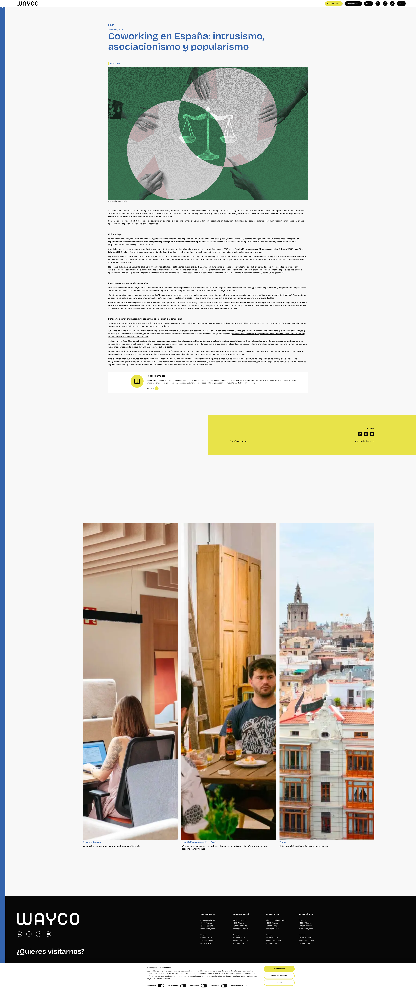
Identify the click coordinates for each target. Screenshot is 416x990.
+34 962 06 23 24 (272, 926)
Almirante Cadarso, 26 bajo (276, 920)
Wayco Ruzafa (210, 842)
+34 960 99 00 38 (240, 926)
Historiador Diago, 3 (207, 920)
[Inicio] (48, 919)
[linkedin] (19, 934)
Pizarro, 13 (302, 920)
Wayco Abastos (197, 842)
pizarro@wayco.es (306, 929)
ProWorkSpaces (133, 302)
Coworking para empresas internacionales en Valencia (111, 846)
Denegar (279, 983)
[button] (360, 434)
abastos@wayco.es (207, 929)
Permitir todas (279, 969)
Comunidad (186, 842)
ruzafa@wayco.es (272, 929)
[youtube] (48, 934)
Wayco (122, 29)
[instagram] (29, 934)
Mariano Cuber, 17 (239, 920)
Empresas (97, 842)
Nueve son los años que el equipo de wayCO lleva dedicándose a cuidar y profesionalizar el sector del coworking (160, 359)
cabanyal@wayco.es (241, 929)
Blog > (111, 24)
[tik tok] (38, 934)
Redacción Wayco (156, 375)
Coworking (113, 29)
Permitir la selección (279, 976)
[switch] (183, 985)
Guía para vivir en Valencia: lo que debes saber (304, 846)
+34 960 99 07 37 (305, 926)
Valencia (283, 842)
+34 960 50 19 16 (206, 926)
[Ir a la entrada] (130, 681)
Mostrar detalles (238, 986)
